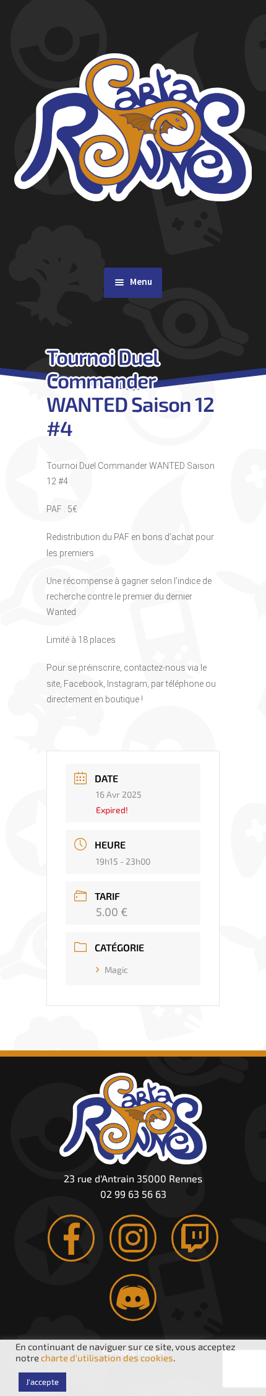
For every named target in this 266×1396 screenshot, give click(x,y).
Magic (116, 969)
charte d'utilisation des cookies (107, 1357)
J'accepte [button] (42, 1382)
